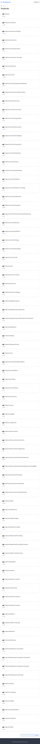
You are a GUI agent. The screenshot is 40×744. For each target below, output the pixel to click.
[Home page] (1, 5)
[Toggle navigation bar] (1, 2)
